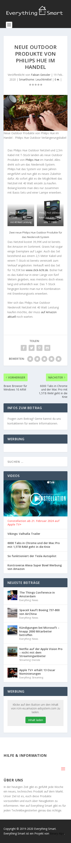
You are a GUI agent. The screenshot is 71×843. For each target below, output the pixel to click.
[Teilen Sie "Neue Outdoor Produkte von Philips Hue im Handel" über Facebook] (24, 348)
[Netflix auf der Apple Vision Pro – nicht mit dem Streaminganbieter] (12, 652)
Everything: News (28, 600)
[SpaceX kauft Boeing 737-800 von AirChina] (12, 613)
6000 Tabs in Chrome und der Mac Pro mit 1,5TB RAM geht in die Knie (33, 544)
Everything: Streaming (31, 677)
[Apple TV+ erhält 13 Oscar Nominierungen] (12, 673)
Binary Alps (57, 833)
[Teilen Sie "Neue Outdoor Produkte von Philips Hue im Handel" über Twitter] (32, 348)
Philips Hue (32, 160)
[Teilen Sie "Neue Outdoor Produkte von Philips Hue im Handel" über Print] (47, 348)
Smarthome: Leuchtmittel (35, 79)
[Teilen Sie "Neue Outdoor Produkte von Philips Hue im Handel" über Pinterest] (39, 348)
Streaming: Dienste (29, 660)
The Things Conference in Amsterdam (37, 594)
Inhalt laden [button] (35, 720)
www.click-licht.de (37, 270)
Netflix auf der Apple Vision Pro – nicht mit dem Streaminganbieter (41, 652)
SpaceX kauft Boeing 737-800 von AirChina (39, 611)
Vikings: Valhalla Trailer (23, 534)
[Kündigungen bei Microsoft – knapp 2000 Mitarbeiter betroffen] (12, 630)
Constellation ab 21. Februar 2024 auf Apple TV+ (33, 522)
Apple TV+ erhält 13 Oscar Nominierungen (37, 671)
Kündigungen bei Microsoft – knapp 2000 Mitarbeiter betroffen (39, 631)
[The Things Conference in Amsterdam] (12, 595)
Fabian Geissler (40, 75)
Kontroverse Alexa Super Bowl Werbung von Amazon (34, 567)
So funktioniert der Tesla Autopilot (31, 556)
